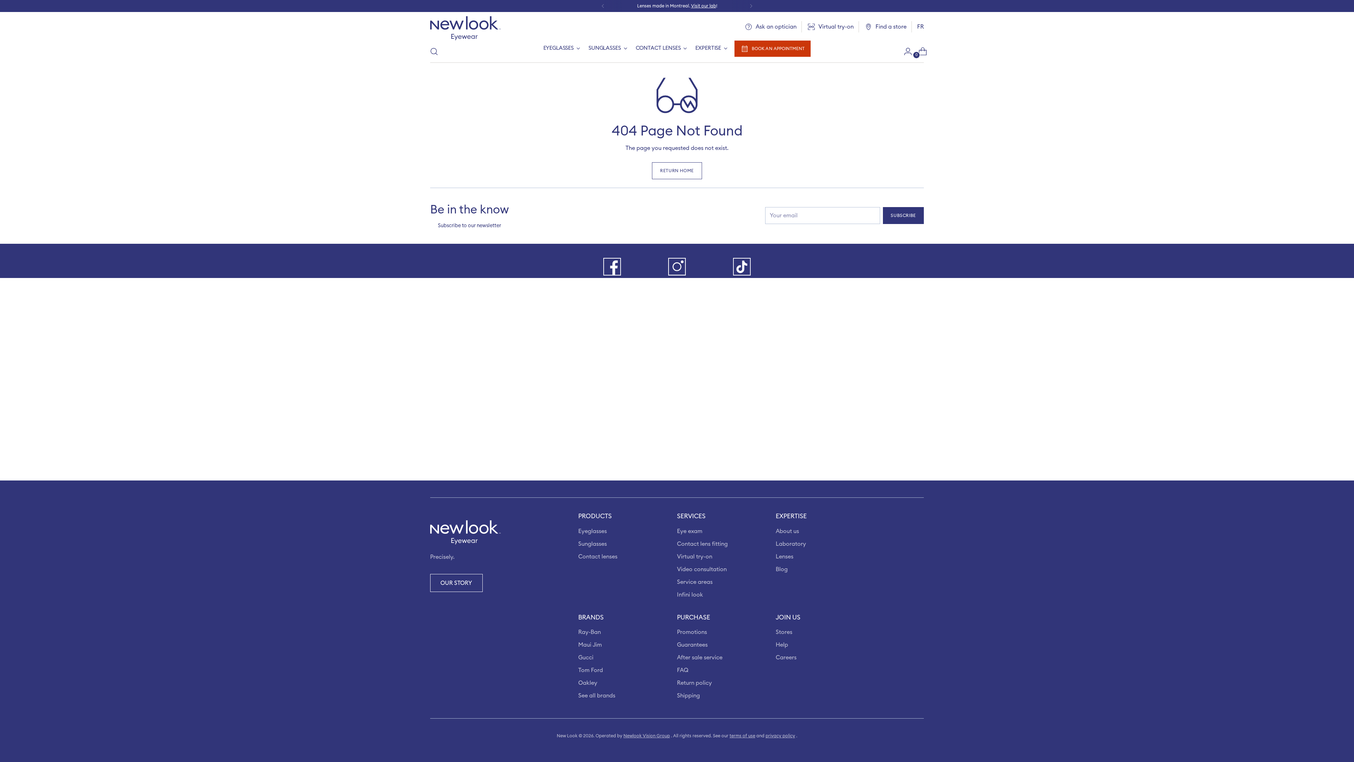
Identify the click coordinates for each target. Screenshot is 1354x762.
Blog (782, 569)
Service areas (695, 582)
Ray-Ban (589, 632)
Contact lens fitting (702, 544)
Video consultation (702, 569)
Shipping (688, 695)
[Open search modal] (434, 51)
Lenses (784, 557)
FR (920, 27)
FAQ (682, 670)
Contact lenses (597, 557)
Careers (786, 657)
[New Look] (465, 28)
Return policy (694, 683)
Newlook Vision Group (646, 736)
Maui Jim (590, 645)
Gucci (585, 657)
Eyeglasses (592, 531)
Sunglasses (592, 544)
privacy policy (780, 736)
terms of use (742, 736)
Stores (784, 632)
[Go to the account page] (905, 51)
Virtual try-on (694, 557)
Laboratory (791, 544)
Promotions (692, 632)
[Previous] (603, 6)
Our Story (456, 583)
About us (787, 531)
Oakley (587, 683)
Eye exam (689, 531)
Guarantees (692, 645)
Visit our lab (703, 6)
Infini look (690, 595)
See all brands (596, 695)
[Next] (751, 6)
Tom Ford (590, 670)
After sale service (699, 657)
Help (782, 645)
